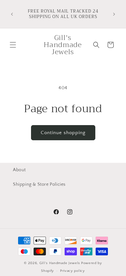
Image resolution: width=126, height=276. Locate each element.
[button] (13, 45)
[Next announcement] (114, 14)
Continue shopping (63, 132)
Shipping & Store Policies (39, 184)
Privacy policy (72, 271)
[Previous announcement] (12, 14)
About (19, 169)
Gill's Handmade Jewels (59, 263)
